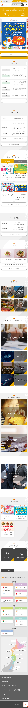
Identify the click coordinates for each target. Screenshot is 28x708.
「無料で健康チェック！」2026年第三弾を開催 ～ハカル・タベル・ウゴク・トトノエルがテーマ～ (19, 76)
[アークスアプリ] (14, 31)
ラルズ (6, 587)
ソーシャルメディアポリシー (10, 685)
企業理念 (7, 292)
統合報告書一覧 (14, 440)
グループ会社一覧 (20, 306)
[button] (2, 32)
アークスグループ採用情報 (14, 477)
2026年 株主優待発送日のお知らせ (19, 95)
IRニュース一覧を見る (14, 144)
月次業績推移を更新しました (18, 118)
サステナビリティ (23, 10)
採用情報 (23, 15)
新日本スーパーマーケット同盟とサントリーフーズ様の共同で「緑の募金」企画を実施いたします (19, 83)
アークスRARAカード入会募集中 (7, 517)
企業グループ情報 (5, 10)
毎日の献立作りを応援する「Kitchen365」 (7, 533)
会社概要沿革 (20, 292)
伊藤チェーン (22, 621)
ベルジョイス (8, 614)
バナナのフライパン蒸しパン (20, 260)
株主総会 (7, 368)
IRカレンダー (20, 356)
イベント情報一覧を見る (14, 234)
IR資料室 (20, 368)
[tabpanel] (7, 256)
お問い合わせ (7, 557)
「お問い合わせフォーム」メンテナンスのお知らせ (19, 69)
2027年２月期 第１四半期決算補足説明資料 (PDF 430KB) (19, 132)
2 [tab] (7, 264)
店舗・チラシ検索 (5, 15)
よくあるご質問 (20, 557)
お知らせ (14, 15)
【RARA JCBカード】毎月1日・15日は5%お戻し (7, 195)
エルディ (7, 593)
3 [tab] (9, 264)
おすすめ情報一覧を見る (14, 204)
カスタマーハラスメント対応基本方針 (12, 690)
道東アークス (22, 587)
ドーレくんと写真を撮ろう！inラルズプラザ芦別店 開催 (19, 228)
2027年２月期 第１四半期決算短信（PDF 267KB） (18, 128)
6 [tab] (14, 264)
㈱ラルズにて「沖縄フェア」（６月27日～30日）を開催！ (18, 223)
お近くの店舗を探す (15, 54)
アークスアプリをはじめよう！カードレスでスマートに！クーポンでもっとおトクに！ (20, 197)
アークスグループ (7, 306)
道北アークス (8, 600)
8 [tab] (18, 264)
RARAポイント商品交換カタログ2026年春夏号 (20, 176)
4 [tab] (11, 264)
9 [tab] (20, 264)
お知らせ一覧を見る (14, 100)
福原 (20, 593)
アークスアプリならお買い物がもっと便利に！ (20, 517)
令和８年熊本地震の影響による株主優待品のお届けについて (19, 89)
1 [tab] (5, 264)
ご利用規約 (5, 681)
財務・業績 (7, 356)
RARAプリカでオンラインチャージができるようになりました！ (7, 177)
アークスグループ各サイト (18, 1)
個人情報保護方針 (6, 677)
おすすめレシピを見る (14, 268)
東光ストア (7, 590)
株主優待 (20, 380)
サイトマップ (5, 694)
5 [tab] (13, 264)
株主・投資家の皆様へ (14, 337)
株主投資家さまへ (14, 10)
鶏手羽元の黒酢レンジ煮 (7, 259)
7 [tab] (16, 264)
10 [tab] (22, 264)
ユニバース (7, 611)
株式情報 (7, 380)
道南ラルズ (21, 600)
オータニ (7, 633)
